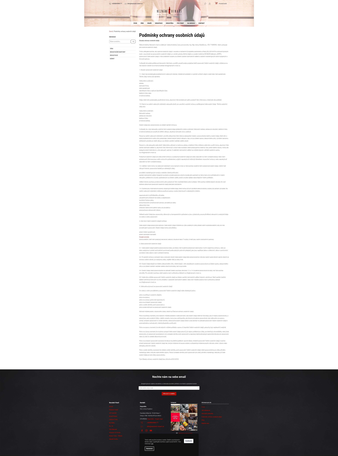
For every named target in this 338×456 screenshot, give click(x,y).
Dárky (112, 59)
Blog (203, 420)
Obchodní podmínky (207, 413)
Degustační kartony (117, 52)
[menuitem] (135, 23)
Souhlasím (188, 441)
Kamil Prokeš (113, 416)
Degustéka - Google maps (155, 419)
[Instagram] (146, 431)
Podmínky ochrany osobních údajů (212, 417)
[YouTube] (151, 431)
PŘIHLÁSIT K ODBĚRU (169, 393)
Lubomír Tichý (113, 419)
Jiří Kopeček (112, 413)
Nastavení (149, 448)
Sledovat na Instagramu (185, 433)
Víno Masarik (113, 429)
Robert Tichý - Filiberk (115, 436)
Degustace (114, 55)
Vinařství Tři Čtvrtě (114, 432)
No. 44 (111, 426)
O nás (203, 407)
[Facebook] (142, 431)
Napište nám (205, 423)
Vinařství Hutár (113, 410)
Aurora (111, 406)
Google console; (144, 237)
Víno (111, 48)
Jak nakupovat (206, 410)
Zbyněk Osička (113, 439)
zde (152, 444)
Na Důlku (112, 423)
